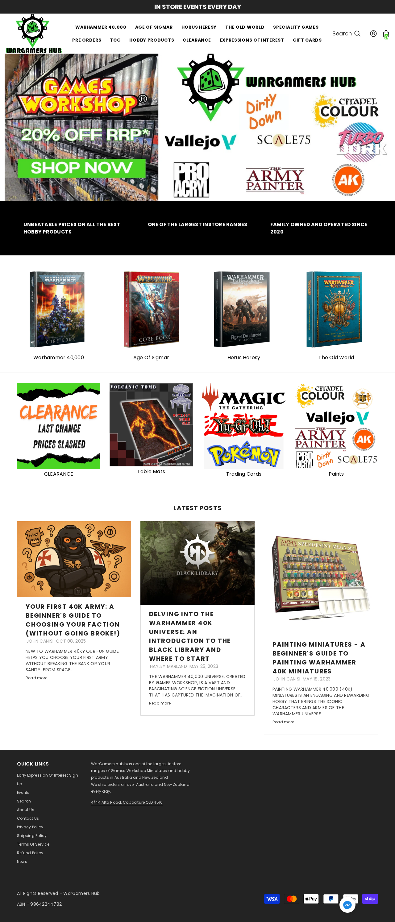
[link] (74, 228)
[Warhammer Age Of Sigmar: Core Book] (151, 309)
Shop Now (173, 103)
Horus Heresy (243, 357)
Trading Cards (243, 473)
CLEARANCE (58, 473)
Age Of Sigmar (151, 357)
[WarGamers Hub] (243, 309)
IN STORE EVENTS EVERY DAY (197, 6)
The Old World (336, 357)
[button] (347, 905)
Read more (36, 677)
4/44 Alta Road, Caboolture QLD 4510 (127, 802)
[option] (197, 7)
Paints (336, 473)
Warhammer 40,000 (58, 357)
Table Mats (151, 471)
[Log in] (373, 33)
